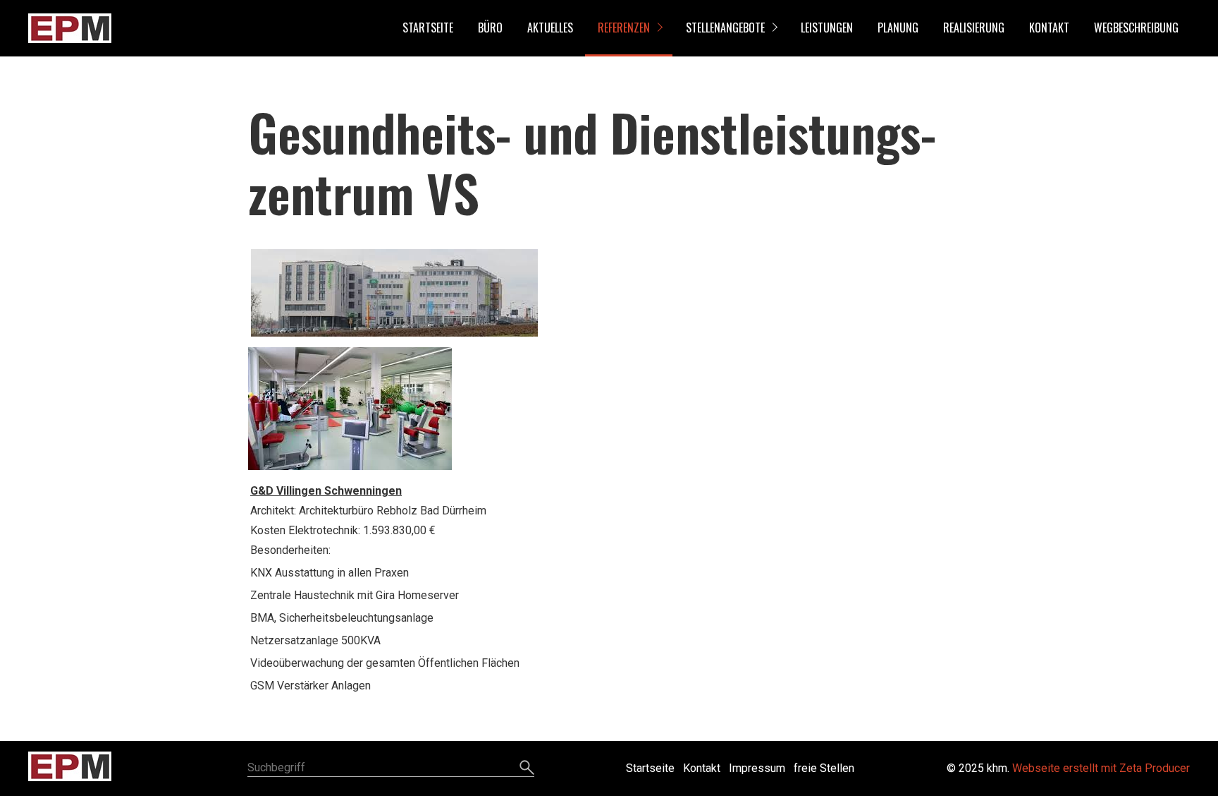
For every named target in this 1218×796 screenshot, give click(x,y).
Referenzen (624, 27)
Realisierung (973, 27)
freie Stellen (824, 768)
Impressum (757, 768)
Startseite (427, 27)
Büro (490, 27)
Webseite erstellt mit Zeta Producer (1101, 768)
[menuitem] (427, 28)
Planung (898, 27)
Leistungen (827, 27)
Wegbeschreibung (1136, 27)
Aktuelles (550, 27)
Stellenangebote (725, 27)
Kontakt (1049, 27)
